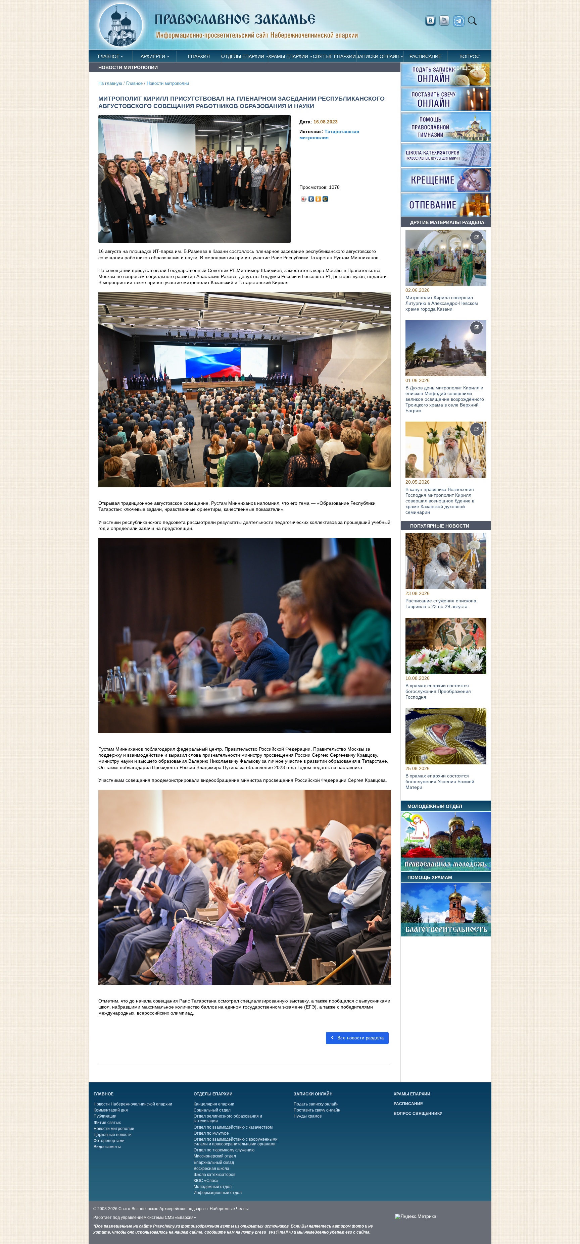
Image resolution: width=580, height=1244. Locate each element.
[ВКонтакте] (311, 197)
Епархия (199, 56)
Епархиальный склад (214, 1162)
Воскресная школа (211, 1168)
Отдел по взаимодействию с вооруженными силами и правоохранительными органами (236, 1141)
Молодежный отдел (213, 1186)
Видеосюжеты (107, 1146)
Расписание (425, 56)
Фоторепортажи (109, 1140)
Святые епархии (334, 56)
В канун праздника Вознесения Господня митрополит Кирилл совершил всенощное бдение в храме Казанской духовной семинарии (439, 501)
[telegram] (460, 21)
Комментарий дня (111, 1110)
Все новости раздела (360, 1037)
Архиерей (153, 56)
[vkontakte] (430, 21)
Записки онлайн (377, 56)
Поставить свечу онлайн (317, 1110)
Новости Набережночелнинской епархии (133, 1104)
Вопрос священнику (469, 58)
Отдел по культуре (211, 1133)
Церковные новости (113, 1134)
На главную (110, 83)
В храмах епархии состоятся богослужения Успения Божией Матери (439, 781)
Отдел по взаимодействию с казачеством (233, 1127)
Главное (108, 56)
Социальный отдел (212, 1110)
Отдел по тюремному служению (224, 1150)
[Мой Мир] (325, 197)
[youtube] (446, 21)
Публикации (105, 1116)
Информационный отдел (218, 1192)
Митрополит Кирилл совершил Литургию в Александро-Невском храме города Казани (441, 303)
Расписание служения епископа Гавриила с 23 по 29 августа (440, 603)
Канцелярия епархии (214, 1104)
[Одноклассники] (318, 197)
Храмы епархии (288, 56)
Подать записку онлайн (316, 1104)
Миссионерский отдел (215, 1156)
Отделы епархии (242, 56)
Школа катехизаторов (214, 1174)
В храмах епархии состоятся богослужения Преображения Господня (438, 691)
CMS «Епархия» (180, 1217)
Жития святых (107, 1122)
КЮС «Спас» (206, 1180)
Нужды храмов (308, 1116)
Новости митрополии (168, 83)
